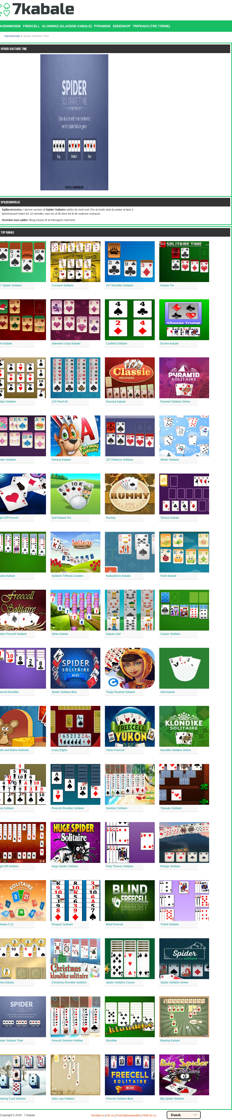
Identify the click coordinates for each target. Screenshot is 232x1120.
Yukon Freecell (115, 750)
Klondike (111, 1040)
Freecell (31, 26)
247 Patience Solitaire (119, 459)
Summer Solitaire (116, 808)
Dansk (176, 1115)
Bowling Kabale (170, 1040)
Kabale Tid (167, 285)
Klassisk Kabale (116, 401)
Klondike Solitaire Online (175, 750)
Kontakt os (97, 1115)
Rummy (111, 517)
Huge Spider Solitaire (65, 866)
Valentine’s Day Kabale (66, 343)
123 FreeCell (60, 401)
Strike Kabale (60, 634)
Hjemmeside (12, 36)
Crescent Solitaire (63, 285)
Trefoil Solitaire (169, 924)
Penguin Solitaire (62, 924)
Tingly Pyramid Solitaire (120, 692)
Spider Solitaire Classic (120, 982)
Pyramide (102, 26)
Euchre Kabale (169, 343)
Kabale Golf (113, 634)
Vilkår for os (149, 1115)
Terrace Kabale (169, 517)
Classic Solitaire (170, 634)
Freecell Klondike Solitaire (68, 808)
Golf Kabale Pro (61, 517)
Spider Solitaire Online (174, 982)
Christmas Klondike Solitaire (69, 982)
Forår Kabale (168, 575)
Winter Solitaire (169, 459)
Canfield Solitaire (116, 343)
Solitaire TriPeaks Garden (67, 575)
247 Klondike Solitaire (119, 285)
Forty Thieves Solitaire (119, 866)
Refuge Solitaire (170, 866)
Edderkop (121, 26)
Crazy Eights (59, 750)
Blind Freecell (114, 924)
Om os (110, 1115)
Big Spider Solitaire (172, 1098)
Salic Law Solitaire (63, 1098)
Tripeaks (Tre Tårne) (151, 26)
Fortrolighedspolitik (128, 1115)
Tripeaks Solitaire (171, 808)
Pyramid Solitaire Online (175, 401)
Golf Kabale (167, 692)
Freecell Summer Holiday (67, 1040)
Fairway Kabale (61, 459)
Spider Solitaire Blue (64, 692)
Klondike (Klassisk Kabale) (67, 26)
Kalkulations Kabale (118, 575)
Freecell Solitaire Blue (119, 1098)
